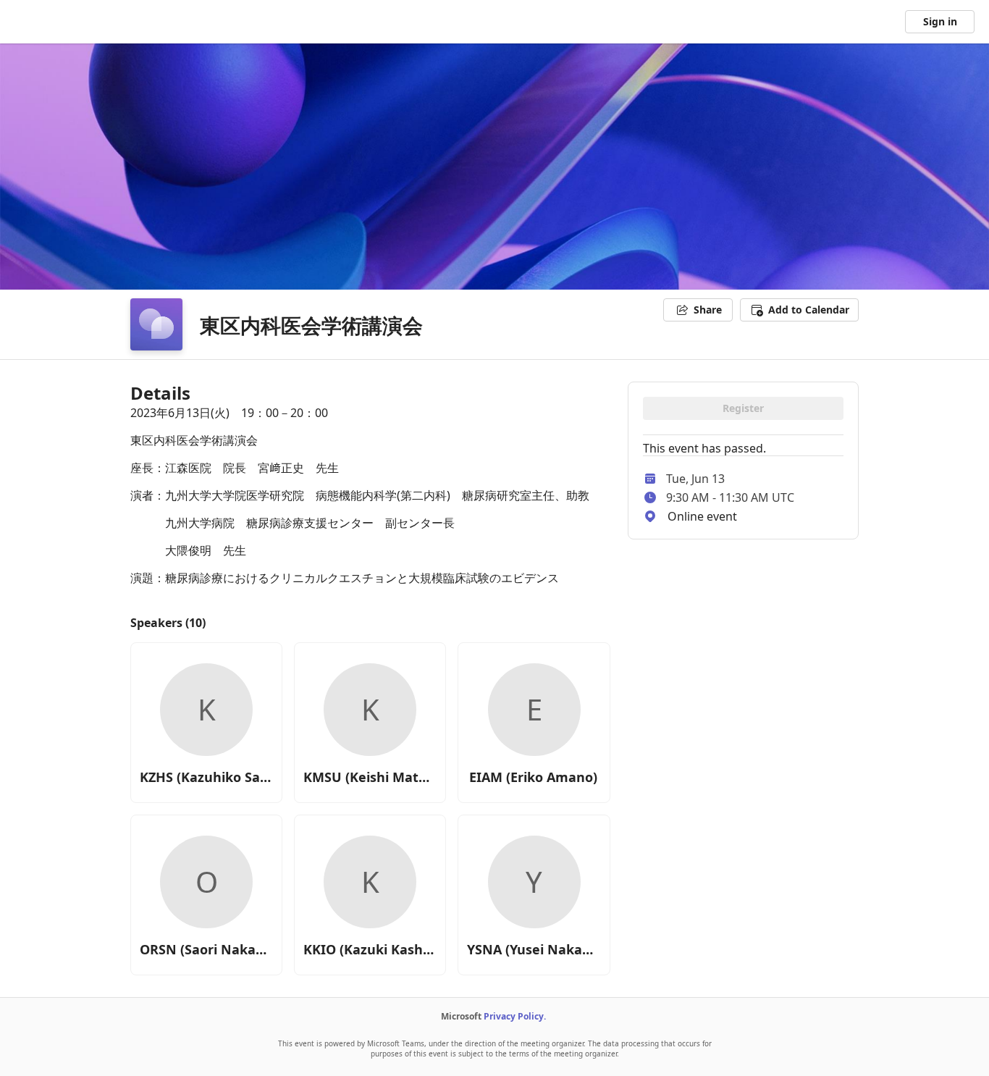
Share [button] (708, 309)
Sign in (940, 21)
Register (743, 408)
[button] (799, 309)
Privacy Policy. (515, 1016)
